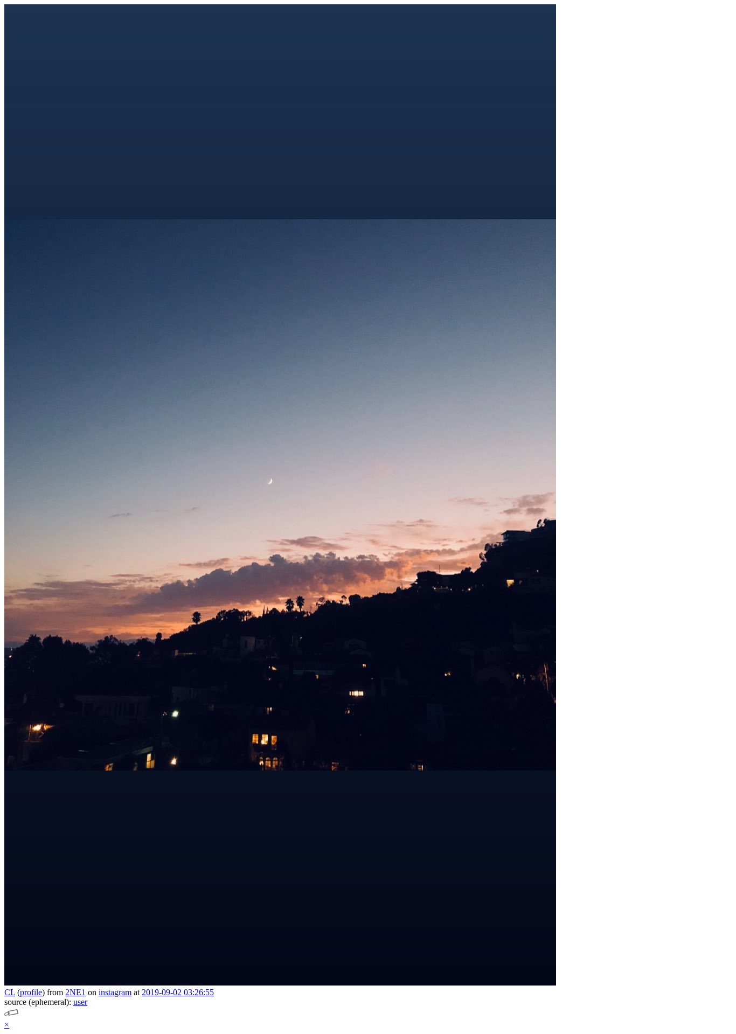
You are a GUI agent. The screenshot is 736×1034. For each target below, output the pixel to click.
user (80, 1002)
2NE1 (75, 992)
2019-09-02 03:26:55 (178, 992)
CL (9, 992)
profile (31, 992)
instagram (115, 992)
